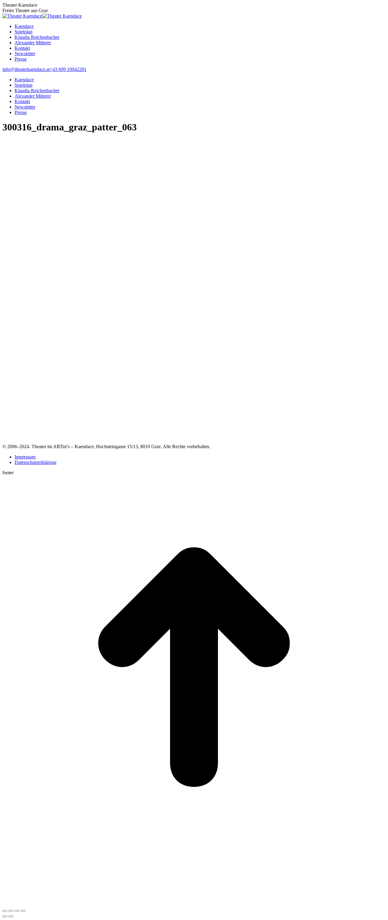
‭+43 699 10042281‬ (68, 69)
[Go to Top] (194, 857)
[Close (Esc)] (4, 911)
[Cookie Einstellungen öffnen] (47, 903)
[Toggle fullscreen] (17, 911)
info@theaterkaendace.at (26, 69)
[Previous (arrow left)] (4, 916)
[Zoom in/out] (23, 911)
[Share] (10, 911)
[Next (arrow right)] (10, 916)
